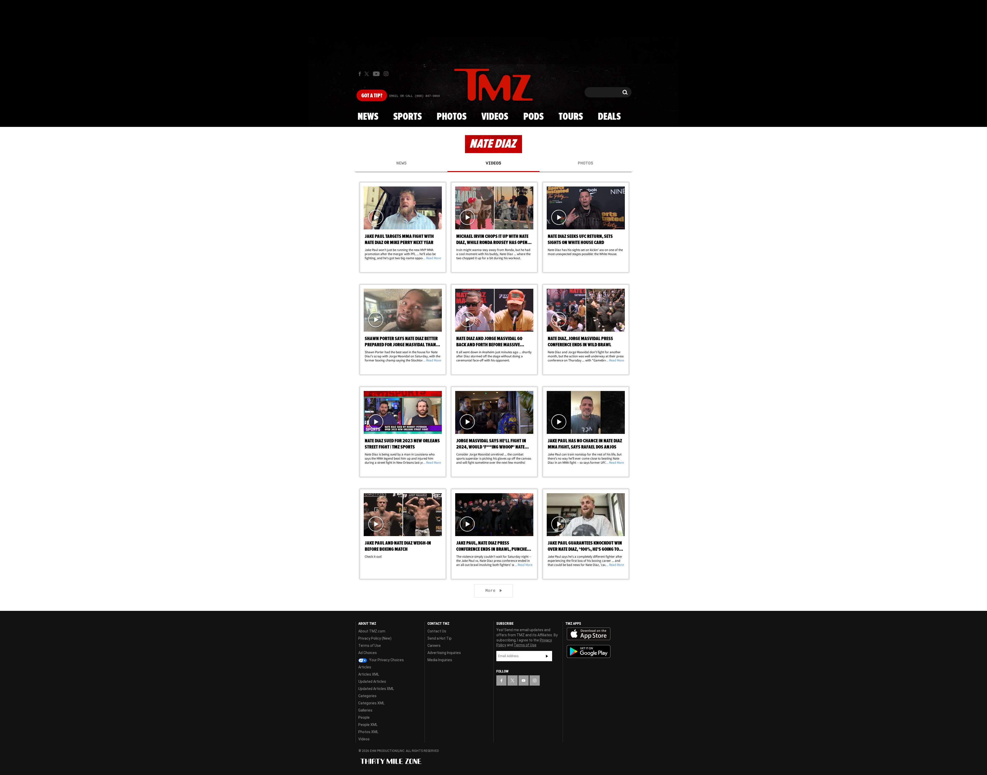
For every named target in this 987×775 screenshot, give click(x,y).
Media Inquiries (439, 660)
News (368, 117)
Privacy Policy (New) (374, 638)
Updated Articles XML (376, 689)
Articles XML (368, 674)
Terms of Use (369, 645)
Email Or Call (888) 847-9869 (414, 96)
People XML (368, 725)
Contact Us (436, 631)
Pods (533, 117)
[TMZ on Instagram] (386, 73)
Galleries (365, 710)
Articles (364, 667)
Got (371, 95)
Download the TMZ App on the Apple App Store (588, 634)
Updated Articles (372, 681)
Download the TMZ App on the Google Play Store (588, 651)
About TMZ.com (371, 631)
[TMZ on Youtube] (376, 73)
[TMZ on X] (367, 74)
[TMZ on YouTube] (523, 680)
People (364, 717)
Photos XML (368, 732)
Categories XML (371, 703)
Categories (367, 696)
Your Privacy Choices (386, 660)
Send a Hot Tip (439, 638)
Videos (494, 117)
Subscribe (547, 656)
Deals (609, 117)
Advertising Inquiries (444, 653)
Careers (434, 645)
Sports (407, 117)
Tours (571, 117)
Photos (452, 117)
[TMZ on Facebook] (359, 74)
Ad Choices (367, 653)
